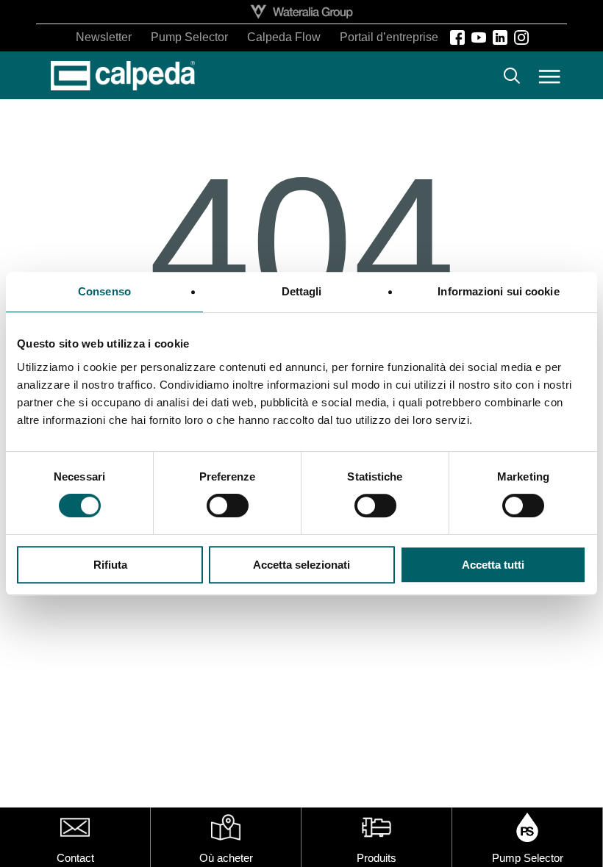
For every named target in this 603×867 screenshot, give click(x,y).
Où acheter (226, 858)
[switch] (228, 505)
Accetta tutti (493, 564)
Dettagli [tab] (302, 291)
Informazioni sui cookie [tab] (498, 291)
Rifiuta (110, 564)
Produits (376, 858)
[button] (549, 75)
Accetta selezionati (301, 564)
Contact (75, 858)
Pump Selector (527, 858)
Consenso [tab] (104, 291)
